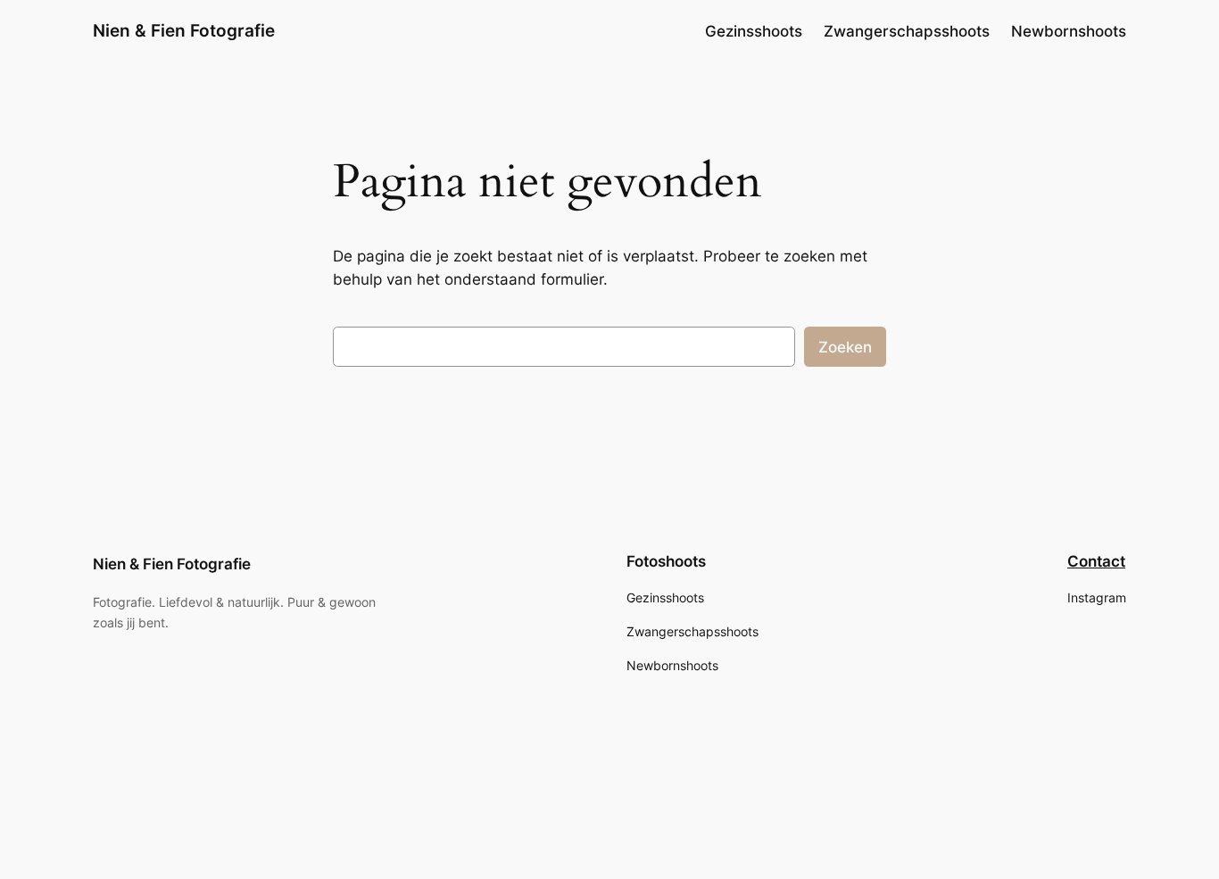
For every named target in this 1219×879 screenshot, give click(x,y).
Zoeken (845, 347)
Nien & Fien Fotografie (184, 30)
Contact (1096, 561)
